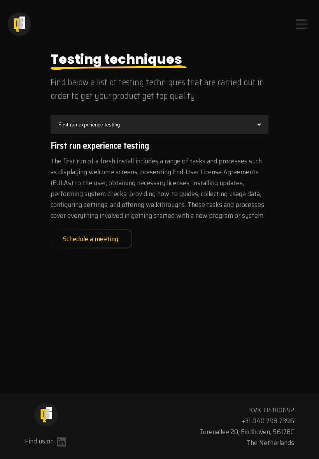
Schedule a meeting (90, 238)
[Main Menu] (301, 24)
